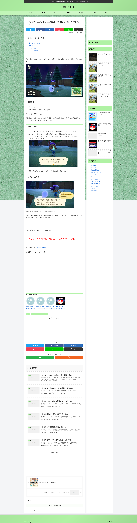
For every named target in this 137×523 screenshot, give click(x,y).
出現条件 (31, 45)
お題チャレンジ (96, 172)
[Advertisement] (54, 274)
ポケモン (94, 186)
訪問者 (46, 314)
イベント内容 (33, 48)
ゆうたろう (34, 314)
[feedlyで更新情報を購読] (40, 357)
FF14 (93, 167)
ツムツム (94, 177)
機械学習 (94, 191)
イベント (40, 314)
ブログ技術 (95, 184)
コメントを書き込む (54, 505)
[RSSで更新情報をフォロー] (69, 357)
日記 (93, 188)
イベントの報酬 (33, 50)
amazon (94, 165)
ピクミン (94, 181)
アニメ (94, 174)
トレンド (94, 179)
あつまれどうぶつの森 (35, 43)
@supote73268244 (41, 248)
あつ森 (28, 314)
